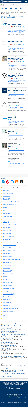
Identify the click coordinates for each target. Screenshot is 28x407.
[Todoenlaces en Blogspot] (17, 182)
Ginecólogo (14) (7, 253)
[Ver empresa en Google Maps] (14, 395)
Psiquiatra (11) (6, 268)
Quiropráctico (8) (7, 302)
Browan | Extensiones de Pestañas (9, 331)
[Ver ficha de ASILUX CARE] (4, 160)
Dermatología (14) (7, 256)
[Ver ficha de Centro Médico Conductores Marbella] (4, 42)
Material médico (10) (8, 273)
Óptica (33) (5, 210)
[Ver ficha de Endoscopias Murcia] (4, 131)
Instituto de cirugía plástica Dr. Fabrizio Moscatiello (12, 356)
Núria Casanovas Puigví (6, 342)
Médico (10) (6, 276)
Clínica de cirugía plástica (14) (10, 250)
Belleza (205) (6, 190)
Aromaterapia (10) (7, 285)
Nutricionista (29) (7, 227)
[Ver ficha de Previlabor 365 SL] (4, 118)
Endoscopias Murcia (13, 131)
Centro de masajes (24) (8, 236)
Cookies (18, 388)
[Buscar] (23, 1)
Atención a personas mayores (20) (11, 242)
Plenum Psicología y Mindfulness (8, 345)
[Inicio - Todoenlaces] (2, 1)
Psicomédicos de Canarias (14, 24)
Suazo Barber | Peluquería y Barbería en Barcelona (13, 325)
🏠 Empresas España (5, 4)
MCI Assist (10, 104)
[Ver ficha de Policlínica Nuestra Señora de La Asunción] (4, 145)
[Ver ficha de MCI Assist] (4, 104)
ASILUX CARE (11, 160)
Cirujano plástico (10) (8, 282)
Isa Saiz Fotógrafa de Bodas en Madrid (16, 373)
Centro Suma (4, 352)
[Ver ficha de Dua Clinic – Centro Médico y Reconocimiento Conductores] (4, 58)
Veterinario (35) (6, 207)
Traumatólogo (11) (7, 270)
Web (9, 28)
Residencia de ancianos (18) (10, 245)
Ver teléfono (18, 26)
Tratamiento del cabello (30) (9, 224)
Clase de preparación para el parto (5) (12, 318)
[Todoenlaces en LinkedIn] (3, 182)
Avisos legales (5, 387)
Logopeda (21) (6, 239)
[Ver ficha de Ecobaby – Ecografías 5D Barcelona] (4, 90)
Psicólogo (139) (7, 196)
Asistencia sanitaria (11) (8, 265)
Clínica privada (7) (7, 305)
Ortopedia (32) (6, 219)
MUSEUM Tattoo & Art (6, 328)
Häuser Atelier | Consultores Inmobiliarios (16, 368)
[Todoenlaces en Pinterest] (8, 182)
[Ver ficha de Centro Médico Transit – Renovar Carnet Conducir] (4, 75)
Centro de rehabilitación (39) (9, 204)
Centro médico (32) (7, 216)
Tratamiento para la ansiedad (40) (11, 201)
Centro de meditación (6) (9, 311)
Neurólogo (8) (6, 299)
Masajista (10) (6, 279)
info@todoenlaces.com (14, 385)
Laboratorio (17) (7, 247)
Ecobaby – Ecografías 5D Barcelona (17, 90)
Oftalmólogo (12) (7, 262)
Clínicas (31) (6, 221)
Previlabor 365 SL (12, 117)
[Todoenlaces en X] (21, 182)
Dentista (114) (6, 198)
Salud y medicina (14, 4)
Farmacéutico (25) (7, 233)
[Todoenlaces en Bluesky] (12, 182)
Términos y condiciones (15, 387)
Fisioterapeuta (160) (8, 193)
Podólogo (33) (6, 213)
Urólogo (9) (6, 291)
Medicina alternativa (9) (8, 288)
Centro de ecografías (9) (8, 293)
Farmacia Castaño (5, 348)
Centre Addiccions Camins (7, 338)
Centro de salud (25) (8, 230)
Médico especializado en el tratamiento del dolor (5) (14, 315)
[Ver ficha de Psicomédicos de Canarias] (4, 24)
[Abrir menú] (26, 1)
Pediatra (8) (6, 296)
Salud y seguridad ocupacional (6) (11, 308)
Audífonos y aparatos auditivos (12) (11, 259)
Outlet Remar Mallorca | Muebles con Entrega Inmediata (12, 371)
